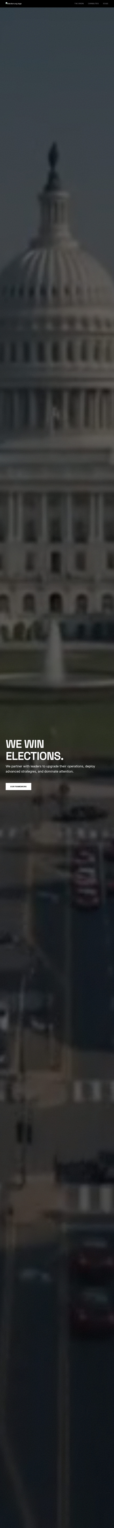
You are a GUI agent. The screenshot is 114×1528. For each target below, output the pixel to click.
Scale (105, 3)
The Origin (79, 3)
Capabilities (93, 3)
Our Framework (18, 787)
